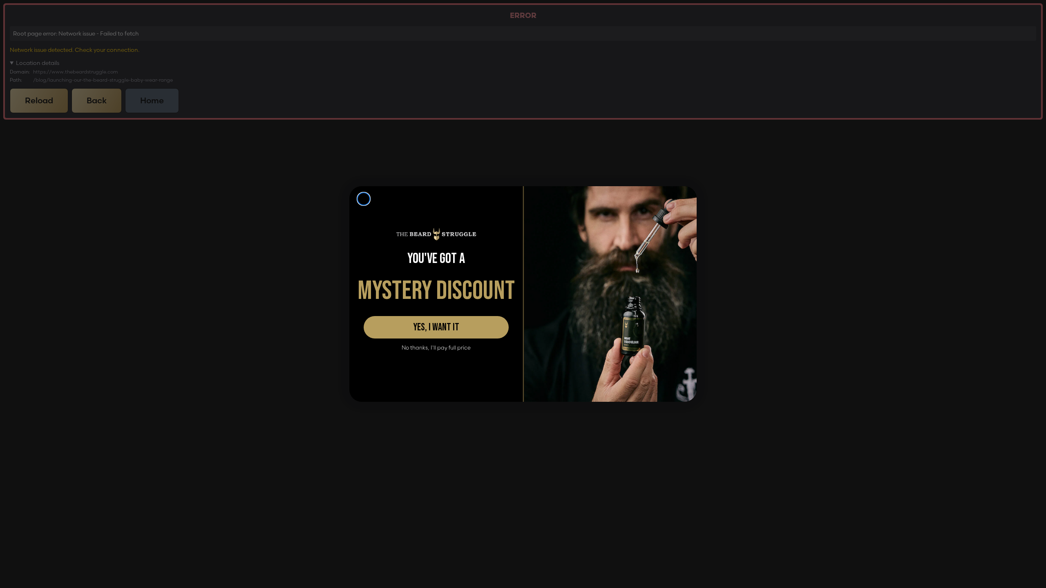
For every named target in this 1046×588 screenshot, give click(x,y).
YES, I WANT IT (436, 327)
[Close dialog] (364, 199)
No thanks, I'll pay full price (436, 348)
